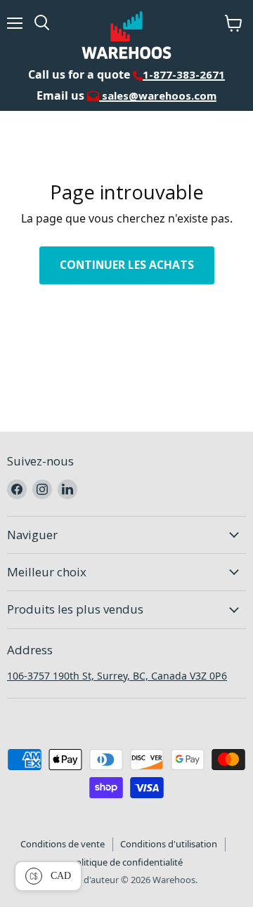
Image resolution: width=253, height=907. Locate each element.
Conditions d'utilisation (168, 844)
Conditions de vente (62, 844)
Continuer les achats (127, 264)
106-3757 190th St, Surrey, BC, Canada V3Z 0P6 (117, 675)
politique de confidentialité (126, 862)
